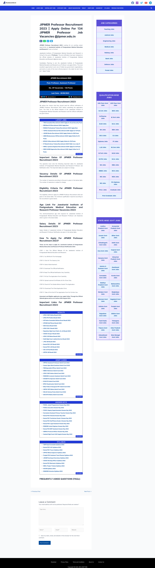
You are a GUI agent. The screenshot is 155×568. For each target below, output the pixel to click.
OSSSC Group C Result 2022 (51, 333)
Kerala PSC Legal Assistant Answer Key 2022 (56, 423)
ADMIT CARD (91, 8)
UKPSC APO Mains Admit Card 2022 (53, 389)
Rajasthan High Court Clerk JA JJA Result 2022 (57, 331)
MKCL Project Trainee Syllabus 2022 (54, 466)
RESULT (84, 8)
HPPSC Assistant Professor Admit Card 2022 (56, 363)
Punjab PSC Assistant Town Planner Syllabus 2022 (58, 455)
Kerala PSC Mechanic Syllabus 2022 (53, 463)
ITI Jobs (115, 141)
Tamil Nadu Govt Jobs (103, 322)
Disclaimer (53, 562)
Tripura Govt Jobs (103, 329)
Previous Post (35, 491)
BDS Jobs (115, 111)
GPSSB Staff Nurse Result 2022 (52, 323)
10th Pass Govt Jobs (103, 104)
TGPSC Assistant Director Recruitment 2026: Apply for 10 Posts (61, 130)
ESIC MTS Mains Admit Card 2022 (53, 394)
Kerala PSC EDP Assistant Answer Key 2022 (56, 429)
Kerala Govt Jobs (115, 277)
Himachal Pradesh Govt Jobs (115, 259)
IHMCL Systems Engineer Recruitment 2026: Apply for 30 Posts (61, 146)
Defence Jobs (109, 64)
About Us (91, 562)
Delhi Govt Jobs (115, 244)
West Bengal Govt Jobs (115, 336)
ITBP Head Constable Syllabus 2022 (53, 444)
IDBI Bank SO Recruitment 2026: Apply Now (56, 125)
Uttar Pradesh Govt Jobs (115, 329)
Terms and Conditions (78, 562)
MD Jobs (103, 177)
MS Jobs (103, 183)
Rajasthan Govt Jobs (102, 315)
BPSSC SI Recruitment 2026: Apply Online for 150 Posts (59, 141)
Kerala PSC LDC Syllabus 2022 (52, 447)
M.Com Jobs (115, 147)
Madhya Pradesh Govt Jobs (103, 285)
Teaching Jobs (109, 29)
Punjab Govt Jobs (115, 307)
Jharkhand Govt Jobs (115, 268)
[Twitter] (141, 3)
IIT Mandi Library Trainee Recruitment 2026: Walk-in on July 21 (61, 144)
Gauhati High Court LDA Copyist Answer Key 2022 (57, 434)
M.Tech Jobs (102, 153)
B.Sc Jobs (115, 124)
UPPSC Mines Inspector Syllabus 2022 (54, 452)
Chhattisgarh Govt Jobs (102, 244)
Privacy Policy (64, 562)
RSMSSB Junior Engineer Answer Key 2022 (55, 426)
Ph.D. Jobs (103, 190)
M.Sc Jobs (115, 159)
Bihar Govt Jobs (115, 236)
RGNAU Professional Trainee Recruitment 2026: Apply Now (60, 128)
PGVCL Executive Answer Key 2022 (53, 407)
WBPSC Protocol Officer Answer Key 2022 (55, 431)
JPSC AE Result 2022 (49, 341)
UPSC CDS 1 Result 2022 (50, 328)
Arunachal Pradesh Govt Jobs (115, 228)
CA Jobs (115, 135)
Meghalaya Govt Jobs (115, 293)
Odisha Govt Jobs (103, 307)
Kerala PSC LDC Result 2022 (51, 344)
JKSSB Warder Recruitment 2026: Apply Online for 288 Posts (61, 133)
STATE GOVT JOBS (61, 8)
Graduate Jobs (115, 190)
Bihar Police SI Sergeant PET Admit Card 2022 (56, 386)
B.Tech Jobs (115, 117)
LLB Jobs (103, 147)
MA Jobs (103, 165)
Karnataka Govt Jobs (102, 277)
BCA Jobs (102, 135)
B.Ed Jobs (102, 124)
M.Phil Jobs (103, 159)
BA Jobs (103, 130)
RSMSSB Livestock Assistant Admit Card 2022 (57, 376)
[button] (151, 8)
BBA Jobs (115, 130)
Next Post (87, 491)
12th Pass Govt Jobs (115, 104)
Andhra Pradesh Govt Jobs (103, 228)
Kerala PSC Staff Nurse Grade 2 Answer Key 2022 (57, 421)
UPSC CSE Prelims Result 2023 (52, 315)
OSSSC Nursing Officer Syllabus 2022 (54, 460)
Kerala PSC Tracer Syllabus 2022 (52, 450)
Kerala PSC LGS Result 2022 (51, 347)
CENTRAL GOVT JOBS (50, 8)
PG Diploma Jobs (115, 183)
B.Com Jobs (103, 111)
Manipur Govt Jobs (103, 293)
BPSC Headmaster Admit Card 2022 (53, 384)
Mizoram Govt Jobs (103, 300)
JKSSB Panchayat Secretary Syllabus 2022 (56, 458)
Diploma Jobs (103, 141)
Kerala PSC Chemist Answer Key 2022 (54, 415)
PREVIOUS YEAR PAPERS (117, 8)
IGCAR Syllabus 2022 (49, 468)
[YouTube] (146, 3)
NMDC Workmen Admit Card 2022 (53, 370)
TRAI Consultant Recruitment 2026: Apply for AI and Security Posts (62, 122)
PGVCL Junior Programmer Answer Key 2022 (56, 405)
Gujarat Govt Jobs (115, 251)
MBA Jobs (115, 165)
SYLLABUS (107, 8)
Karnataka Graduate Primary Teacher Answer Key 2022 (59, 413)
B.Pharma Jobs (102, 117)
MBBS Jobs (103, 171)
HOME (33, 8)
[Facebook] (132, 3)
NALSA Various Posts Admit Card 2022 (54, 392)
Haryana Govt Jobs (103, 259)
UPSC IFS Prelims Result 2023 (52, 318)
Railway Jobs (109, 53)
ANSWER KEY (99, 8)
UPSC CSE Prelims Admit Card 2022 (53, 373)
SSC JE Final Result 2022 (50, 349)
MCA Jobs (115, 171)
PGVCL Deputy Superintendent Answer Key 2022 (57, 410)
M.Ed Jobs (115, 153)
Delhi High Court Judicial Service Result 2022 (56, 339)
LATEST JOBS (39, 8)
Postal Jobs (109, 70)
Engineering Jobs (109, 41)
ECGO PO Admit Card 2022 (51, 381)
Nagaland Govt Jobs (115, 300)
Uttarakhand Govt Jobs (103, 336)
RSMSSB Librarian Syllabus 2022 (53, 471)
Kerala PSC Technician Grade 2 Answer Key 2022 (57, 418)
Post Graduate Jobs (109, 196)
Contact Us (101, 562)
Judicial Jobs (109, 35)
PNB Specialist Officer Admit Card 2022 (55, 368)
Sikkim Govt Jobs (115, 315)
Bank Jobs (109, 58)
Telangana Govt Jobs (115, 322)
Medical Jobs (109, 47)
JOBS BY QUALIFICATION (74, 8)
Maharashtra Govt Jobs (115, 285)
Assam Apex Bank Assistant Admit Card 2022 (56, 365)
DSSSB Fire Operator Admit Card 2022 (54, 378)
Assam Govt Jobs (103, 236)
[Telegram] (150, 3)
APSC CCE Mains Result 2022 (51, 336)
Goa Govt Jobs (103, 251)
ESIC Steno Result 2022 (50, 325)
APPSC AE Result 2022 (50, 352)
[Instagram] (137, 3)
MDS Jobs (115, 177)
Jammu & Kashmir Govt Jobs (103, 268)
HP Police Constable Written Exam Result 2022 (57, 320)
